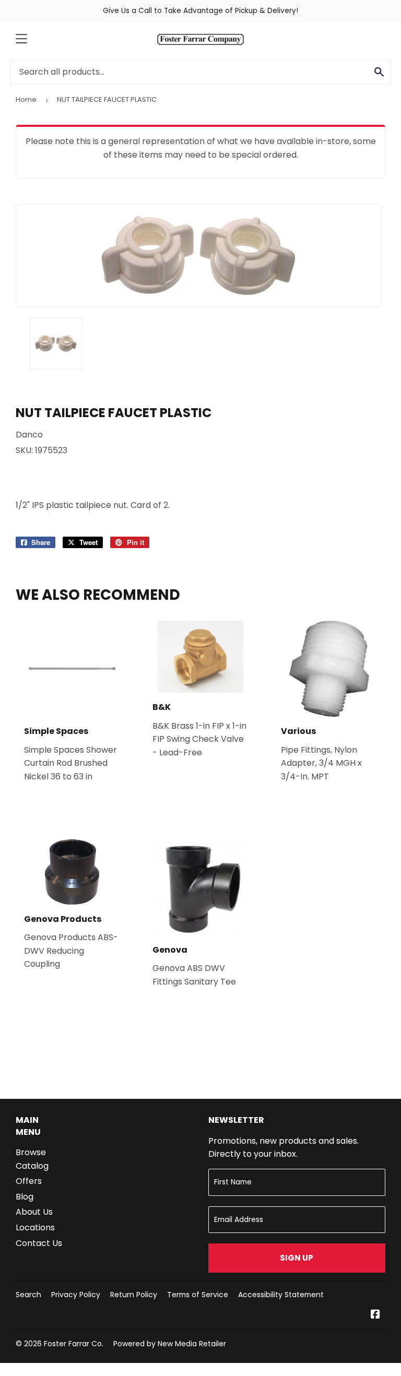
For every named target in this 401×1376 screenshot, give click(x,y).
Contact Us (39, 1243)
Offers (29, 1181)
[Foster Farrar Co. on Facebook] (375, 1315)
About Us (34, 1212)
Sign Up (296, 1257)
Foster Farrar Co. (73, 1343)
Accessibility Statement (281, 1294)
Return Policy (133, 1294)
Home (26, 99)
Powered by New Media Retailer (169, 1343)
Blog (24, 1197)
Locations (35, 1227)
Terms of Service (197, 1294)
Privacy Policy (75, 1294)
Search (28, 1294)
